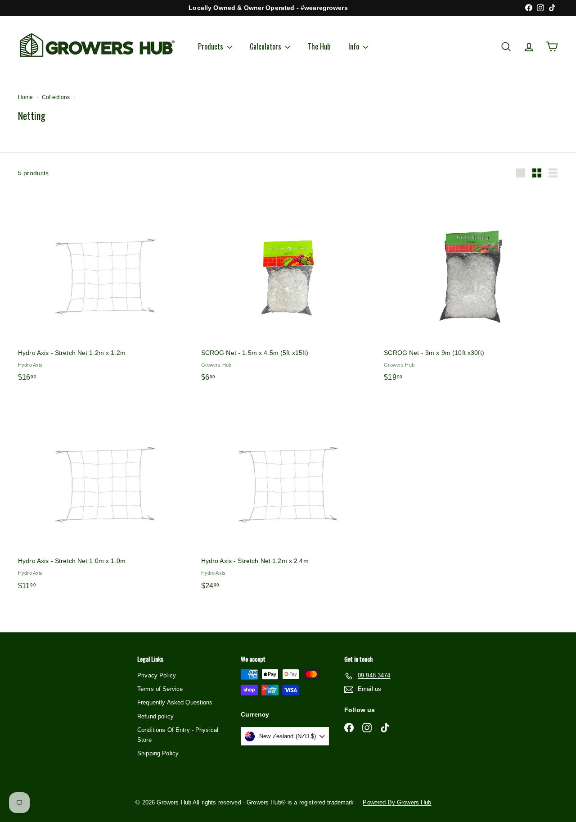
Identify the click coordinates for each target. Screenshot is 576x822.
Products (211, 46)
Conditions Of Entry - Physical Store (177, 735)
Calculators (266, 46)
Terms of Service (160, 689)
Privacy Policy (156, 675)
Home (25, 97)
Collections (56, 97)
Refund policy (155, 716)
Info (354, 46)
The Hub (319, 46)
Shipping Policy (158, 753)
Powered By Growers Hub (397, 802)
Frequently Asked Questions (175, 702)
